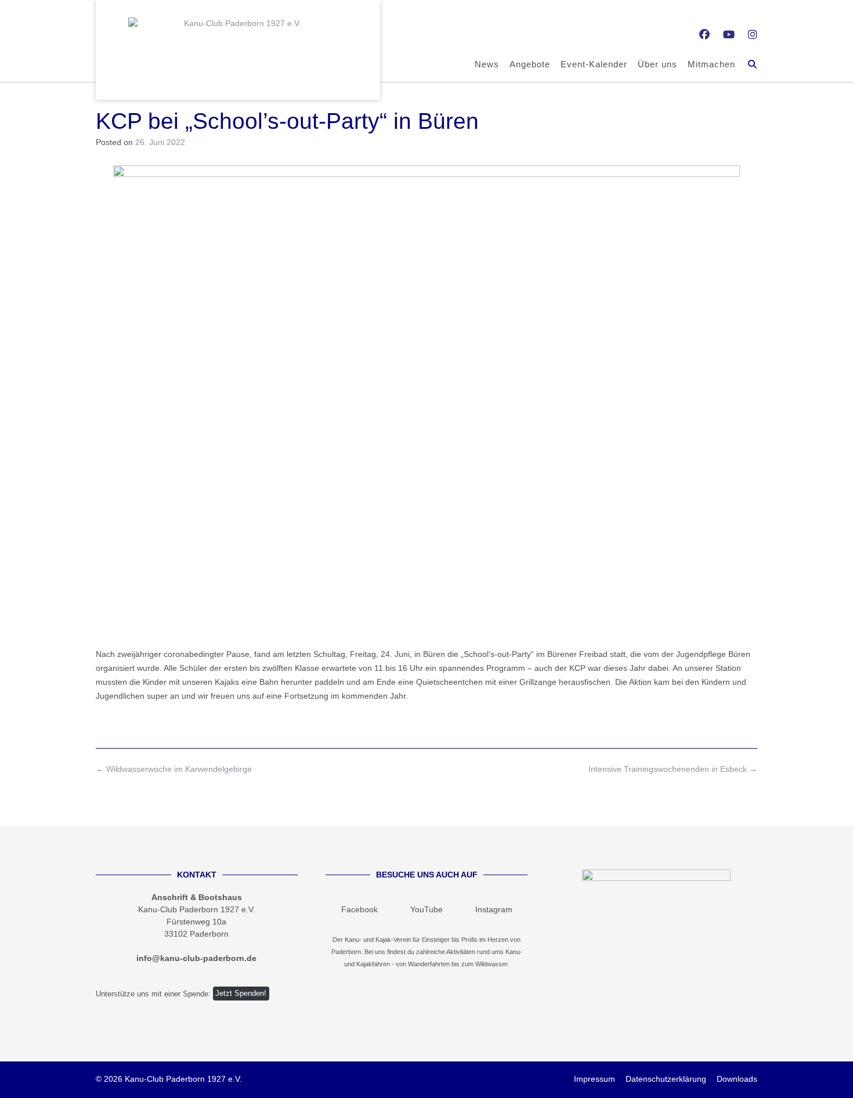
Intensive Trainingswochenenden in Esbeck (672, 769)
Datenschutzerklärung (666, 1078)
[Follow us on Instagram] (752, 35)
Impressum (594, 1078)
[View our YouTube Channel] (729, 35)
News (487, 64)
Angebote (529, 64)
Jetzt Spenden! (240, 993)
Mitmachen (711, 64)
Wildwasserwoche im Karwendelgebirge (174, 769)
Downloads (737, 1078)
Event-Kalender (594, 64)
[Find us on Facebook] (704, 35)
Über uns (657, 64)
